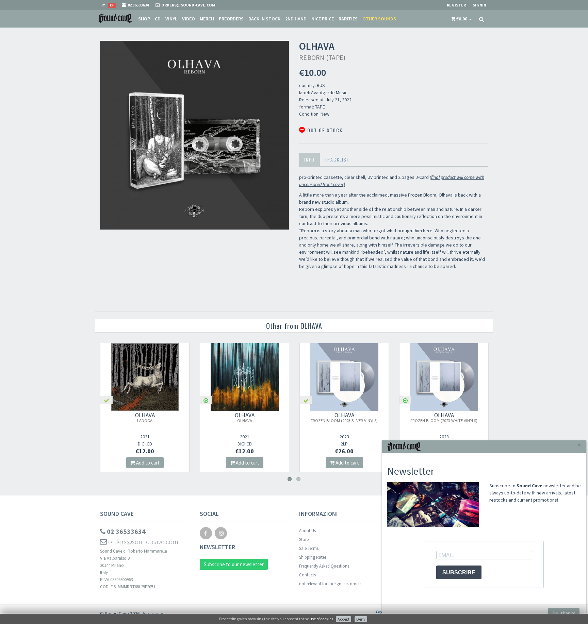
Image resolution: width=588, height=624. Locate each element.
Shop (144, 19)
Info (309, 159)
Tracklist (337, 159)
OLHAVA (145, 417)
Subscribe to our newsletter (234, 564)
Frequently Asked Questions (324, 566)
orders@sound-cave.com (142, 541)
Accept (343, 619)
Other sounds (379, 19)
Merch (207, 19)
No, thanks (563, 613)
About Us (307, 531)
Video (188, 19)
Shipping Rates (312, 557)
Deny (360, 619)
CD (158, 19)
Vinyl (171, 19)
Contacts (307, 575)
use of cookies (321, 618)
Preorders (231, 19)
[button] (461, 18)
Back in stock (264, 19)
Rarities (348, 19)
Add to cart (147, 462)
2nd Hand (296, 19)
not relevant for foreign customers (330, 584)
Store (304, 539)
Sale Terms (308, 548)
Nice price (322, 19)
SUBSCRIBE (458, 572)
